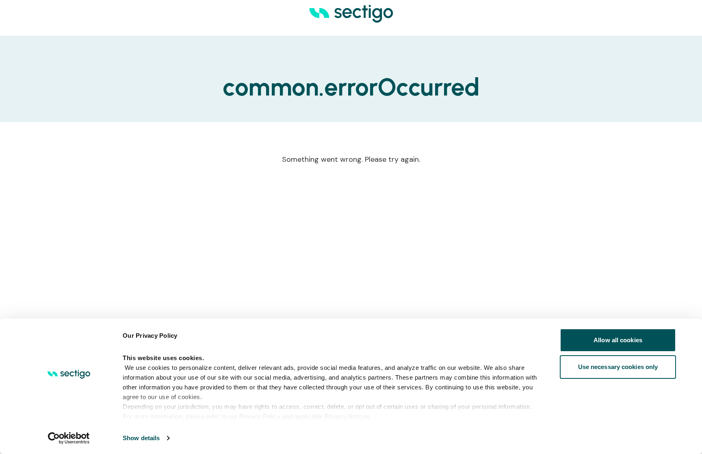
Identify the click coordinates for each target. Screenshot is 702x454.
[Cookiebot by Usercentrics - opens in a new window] (68, 438)
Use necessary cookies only (618, 366)
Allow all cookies (618, 340)
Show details (141, 437)
